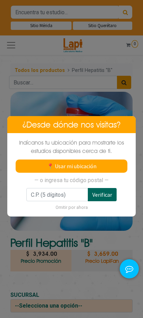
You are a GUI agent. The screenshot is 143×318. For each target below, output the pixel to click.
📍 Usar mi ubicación (71, 166)
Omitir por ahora (72, 207)
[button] (129, 264)
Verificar (102, 194)
